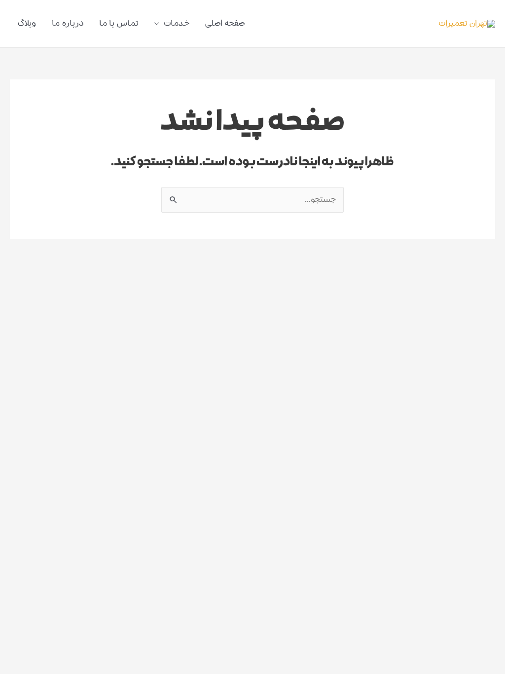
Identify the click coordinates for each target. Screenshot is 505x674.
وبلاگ (27, 23)
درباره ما (67, 23)
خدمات (176, 23)
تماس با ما (119, 23)
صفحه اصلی (225, 23)
